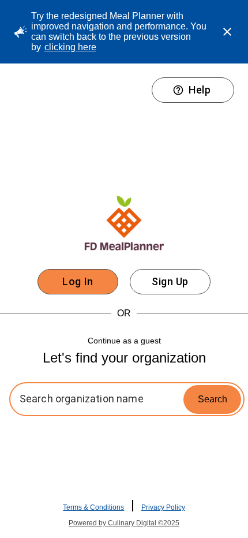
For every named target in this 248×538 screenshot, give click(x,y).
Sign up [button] (170, 281)
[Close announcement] (227, 32)
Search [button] (212, 399)
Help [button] (200, 90)
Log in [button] (77, 281)
